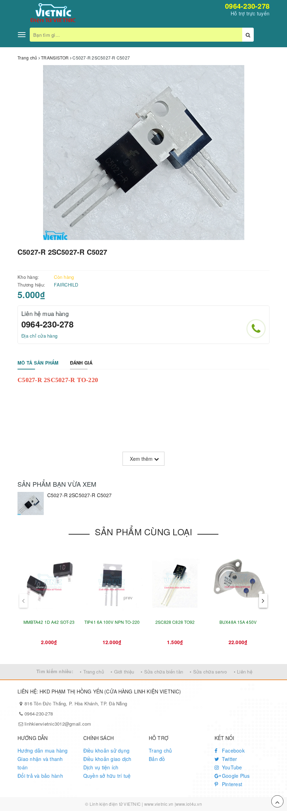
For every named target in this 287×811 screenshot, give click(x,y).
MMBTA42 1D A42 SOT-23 (49, 622)
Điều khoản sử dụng (106, 750)
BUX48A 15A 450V (238, 622)
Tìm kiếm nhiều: (54, 671)
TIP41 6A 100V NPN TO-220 (112, 622)
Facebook (232, 750)
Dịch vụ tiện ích (101, 767)
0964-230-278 (247, 6)
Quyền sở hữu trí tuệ (107, 775)
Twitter (228, 758)
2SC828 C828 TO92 (175, 622)
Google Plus (235, 775)
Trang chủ (160, 750)
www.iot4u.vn (189, 804)
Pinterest (231, 784)
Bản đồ (157, 758)
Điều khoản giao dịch (107, 758)
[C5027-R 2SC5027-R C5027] (31, 503)
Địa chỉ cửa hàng (39, 335)
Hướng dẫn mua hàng (43, 750)
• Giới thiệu (122, 671)
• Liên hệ (243, 671)
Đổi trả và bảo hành (40, 775)
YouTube (231, 767)
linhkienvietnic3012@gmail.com (57, 723)
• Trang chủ (92, 671)
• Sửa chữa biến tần (162, 671)
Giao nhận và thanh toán (40, 763)
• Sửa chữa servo (208, 671)
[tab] (38, 363)
